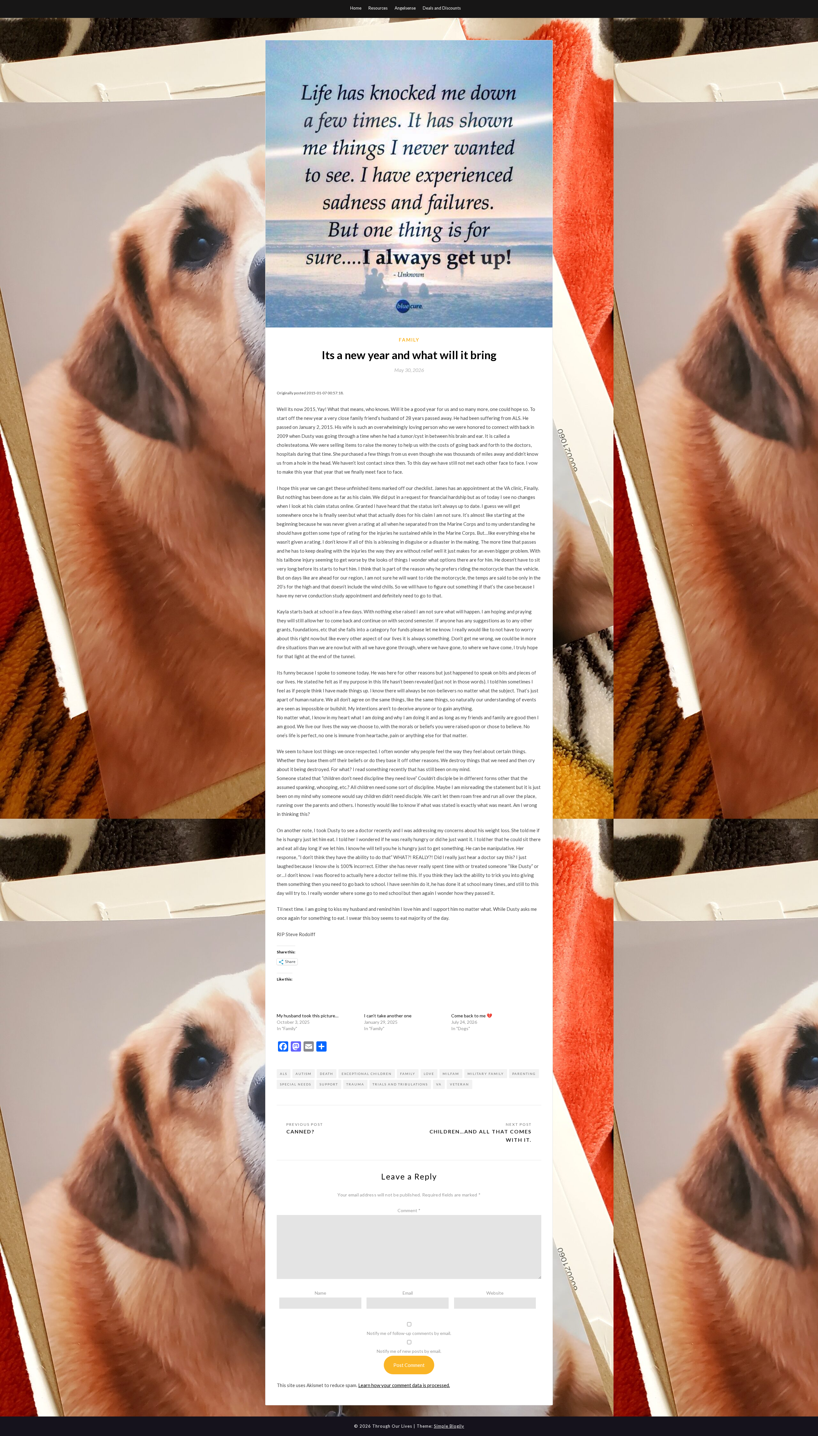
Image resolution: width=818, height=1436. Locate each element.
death (326, 1074)
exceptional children (367, 1074)
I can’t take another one (388, 1015)
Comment (409, 1210)
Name (320, 1293)
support (329, 1084)
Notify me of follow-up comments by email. (409, 1333)
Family (409, 340)
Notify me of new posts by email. (409, 1351)
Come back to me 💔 (471, 1015)
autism (304, 1074)
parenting (524, 1074)
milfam (451, 1074)
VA (439, 1084)
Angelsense (405, 8)
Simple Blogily (449, 1426)
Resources (378, 8)
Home (355, 8)
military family (485, 1074)
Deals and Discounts (442, 8)
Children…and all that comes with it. (480, 1135)
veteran (459, 1084)
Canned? (300, 1131)
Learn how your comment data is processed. (404, 1385)
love (429, 1074)
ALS (283, 1074)
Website (495, 1293)
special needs (295, 1084)
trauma (355, 1084)
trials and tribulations (400, 1084)
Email (408, 1293)
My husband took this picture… (307, 1015)
